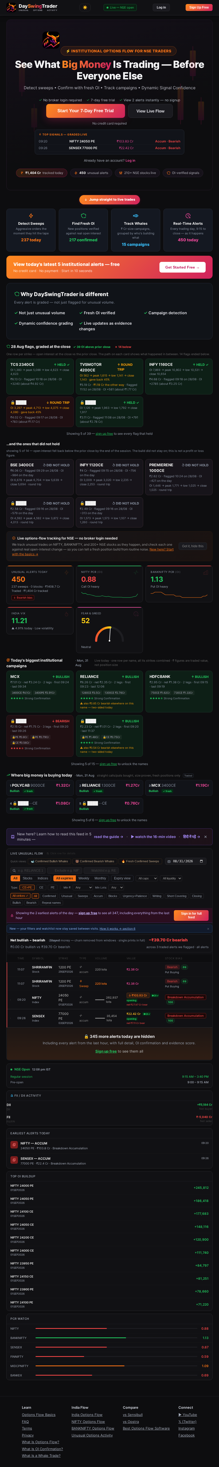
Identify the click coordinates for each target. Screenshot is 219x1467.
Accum (98, 896)
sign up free (104, 434)
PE (52, 887)
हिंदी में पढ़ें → (191, 837)
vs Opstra (131, 1421)
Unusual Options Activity (92, 1435)
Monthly (100, 878)
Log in (161, 7)
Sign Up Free (199, 7)
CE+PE (27, 887)
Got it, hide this (193, 546)
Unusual (66, 896)
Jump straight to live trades (112, 199)
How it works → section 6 (117, 928)
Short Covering (176, 896)
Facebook (186, 1435)
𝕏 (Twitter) (187, 1421)
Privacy (28, 1435)
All (15, 878)
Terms (27, 1428)
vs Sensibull (133, 1414)
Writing (156, 896)
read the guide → (108, 837)
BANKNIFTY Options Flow (93, 1428)
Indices (43, 878)
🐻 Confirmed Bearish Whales (94, 861)
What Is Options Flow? (40, 1442)
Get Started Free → (182, 267)
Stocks (27, 878)
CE (41, 887)
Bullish (17, 902)
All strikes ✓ (20, 895)
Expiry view (122, 878)
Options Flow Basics (39, 1414)
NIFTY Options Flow (88, 1421)
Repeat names (51, 902)
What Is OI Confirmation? (42, 1449)
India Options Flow (87, 1414)
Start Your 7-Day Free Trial (85, 110)
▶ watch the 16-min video (153, 837)
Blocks (112, 896)
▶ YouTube (187, 1414)
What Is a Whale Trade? (41, 1455)
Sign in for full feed (191, 915)
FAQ (25, 1421)
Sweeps (83, 896)
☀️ (85, 7)
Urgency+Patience (135, 896)
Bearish (31, 902)
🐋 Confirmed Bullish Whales (49, 861)
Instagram (186, 1428)
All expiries (64, 878)
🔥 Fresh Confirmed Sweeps (140, 861)
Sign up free (106, 1051)
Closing (197, 896)
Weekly (84, 878)
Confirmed (49, 896)
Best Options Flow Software (146, 1428)
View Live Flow (150, 111)
